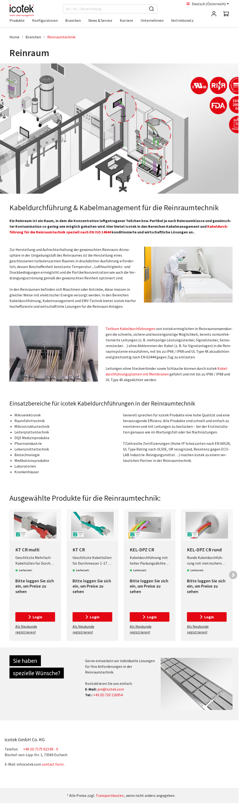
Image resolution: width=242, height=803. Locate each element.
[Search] (151, 9)
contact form (53, 764)
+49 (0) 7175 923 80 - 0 (40, 749)
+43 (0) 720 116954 (108, 694)
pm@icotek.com (110, 689)
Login (37, 617)
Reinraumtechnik (61, 37)
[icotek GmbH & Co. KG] (21, 10)
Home (14, 37)
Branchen (33, 37)
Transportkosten (110, 795)
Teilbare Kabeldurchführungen (130, 328)
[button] (233, 575)
